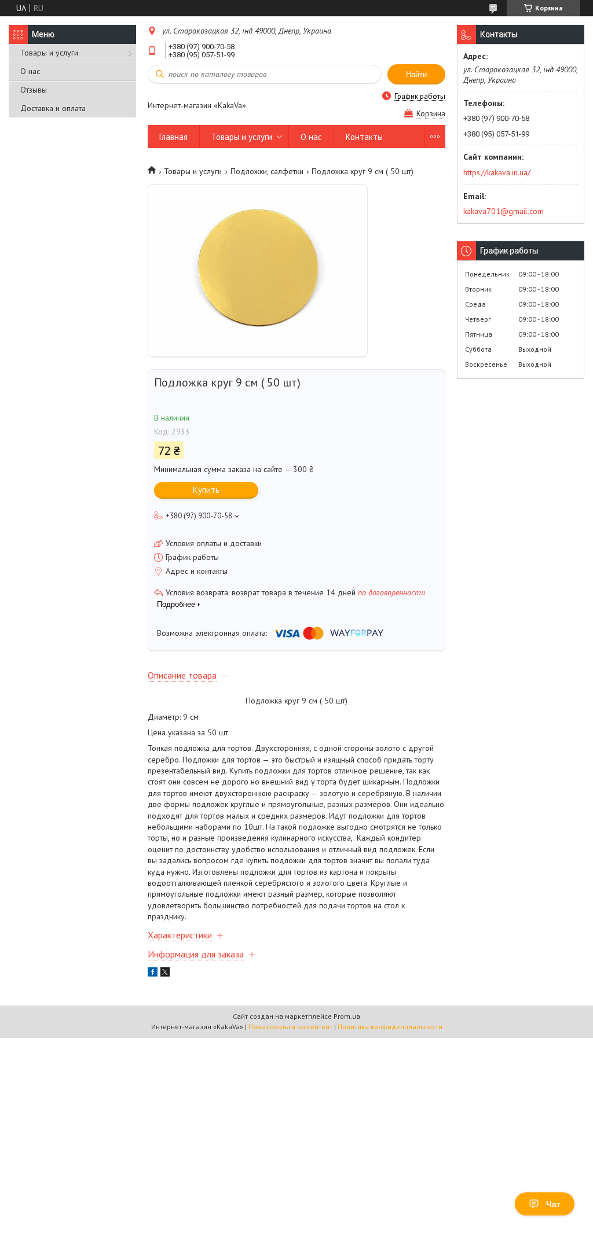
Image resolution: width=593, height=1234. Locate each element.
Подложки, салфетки (266, 171)
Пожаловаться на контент (290, 1026)
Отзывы (33, 89)
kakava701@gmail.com (503, 211)
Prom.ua (347, 1016)
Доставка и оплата (53, 108)
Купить (206, 489)
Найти (416, 74)
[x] (165, 973)
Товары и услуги (49, 52)
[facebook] (153, 973)
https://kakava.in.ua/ (496, 172)
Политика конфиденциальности (390, 1026)
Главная (173, 136)
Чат (553, 1204)
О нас (30, 71)
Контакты (364, 136)
